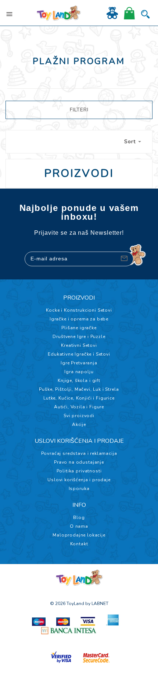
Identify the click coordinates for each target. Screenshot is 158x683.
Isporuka (79, 488)
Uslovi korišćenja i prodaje (79, 480)
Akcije (79, 424)
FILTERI (79, 109)
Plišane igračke (79, 328)
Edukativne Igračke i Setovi (79, 354)
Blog (79, 517)
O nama (79, 526)
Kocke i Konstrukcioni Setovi (79, 310)
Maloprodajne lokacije (79, 535)
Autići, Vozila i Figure (79, 407)
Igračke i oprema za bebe (79, 319)
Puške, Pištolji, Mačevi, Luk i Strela (79, 389)
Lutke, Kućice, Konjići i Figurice (79, 398)
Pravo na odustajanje (79, 462)
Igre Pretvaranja (79, 363)
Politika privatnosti (79, 471)
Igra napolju (78, 372)
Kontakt (79, 544)
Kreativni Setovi (79, 345)
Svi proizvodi (79, 416)
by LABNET (96, 603)
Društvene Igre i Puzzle (79, 336)
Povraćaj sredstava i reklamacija (79, 453)
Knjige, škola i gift (79, 380)
